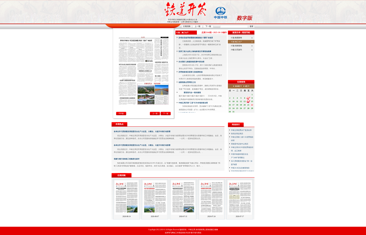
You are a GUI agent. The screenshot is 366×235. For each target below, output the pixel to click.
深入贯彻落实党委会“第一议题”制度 (241, 162)
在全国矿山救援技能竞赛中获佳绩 (191, 62)
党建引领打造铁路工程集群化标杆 (127, 159)
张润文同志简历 (237, 134)
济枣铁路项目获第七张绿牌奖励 (191, 72)
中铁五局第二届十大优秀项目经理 (242, 138)
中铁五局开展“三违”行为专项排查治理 (193, 103)
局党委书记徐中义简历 (239, 144)
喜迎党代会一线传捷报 (190, 93)
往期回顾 (122, 175)
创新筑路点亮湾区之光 (187, 82)
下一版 (165, 114)
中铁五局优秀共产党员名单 (241, 130)
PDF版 (121, 114)
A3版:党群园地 (236, 46)
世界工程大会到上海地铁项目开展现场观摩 (195, 51)
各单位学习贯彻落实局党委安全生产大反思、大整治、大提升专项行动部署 (142, 131)
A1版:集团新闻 (236, 38)
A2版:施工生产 (236, 42)
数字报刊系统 (196, 233)
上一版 (155, 114)
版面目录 (236, 32)
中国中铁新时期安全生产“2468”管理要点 (239, 156)
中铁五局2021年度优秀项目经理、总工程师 (242, 149)
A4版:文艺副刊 (236, 50)
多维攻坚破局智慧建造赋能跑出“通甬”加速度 (196, 38)
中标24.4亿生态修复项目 (240, 168)
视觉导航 (246, 32)
